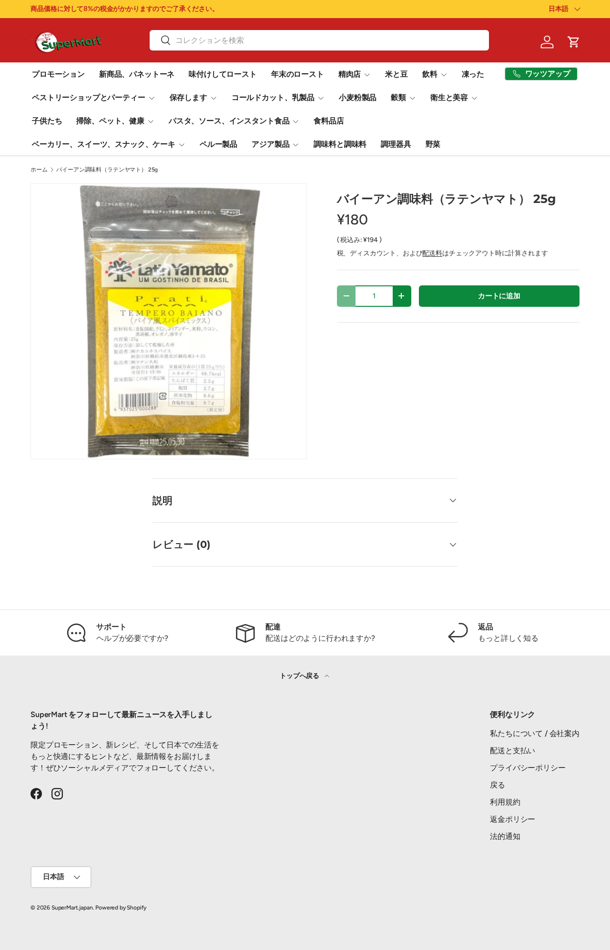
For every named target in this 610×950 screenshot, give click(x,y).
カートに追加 (499, 296)
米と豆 (396, 74)
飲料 (429, 74)
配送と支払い (512, 750)
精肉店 (349, 74)
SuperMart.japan (72, 907)
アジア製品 (270, 144)
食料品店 (329, 120)
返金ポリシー (512, 819)
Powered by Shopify (120, 907)
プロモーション (58, 74)
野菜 (433, 144)
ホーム (39, 169)
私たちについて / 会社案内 (535, 733)
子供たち (47, 120)
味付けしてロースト (223, 74)
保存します (188, 97)
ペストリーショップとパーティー (88, 97)
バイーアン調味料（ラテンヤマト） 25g (107, 169)
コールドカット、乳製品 (273, 97)
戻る (497, 784)
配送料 (432, 253)
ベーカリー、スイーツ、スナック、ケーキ (103, 144)
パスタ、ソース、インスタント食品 (229, 120)
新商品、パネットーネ (136, 74)
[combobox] (319, 40)
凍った (473, 74)
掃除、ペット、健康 (110, 120)
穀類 (398, 97)
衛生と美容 (449, 97)
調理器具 (396, 144)
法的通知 (505, 836)
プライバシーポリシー (527, 767)
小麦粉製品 (357, 97)
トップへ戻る (300, 676)
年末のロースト (297, 74)
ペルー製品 (218, 144)
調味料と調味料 (340, 144)
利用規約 (505, 802)
